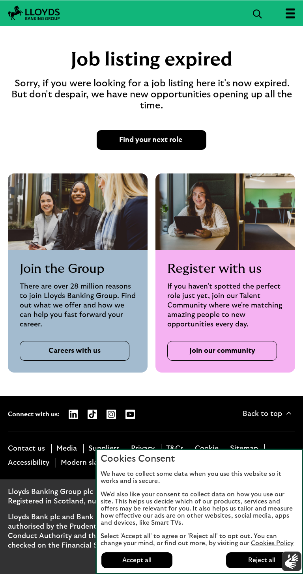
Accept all (137, 560)
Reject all (261, 560)
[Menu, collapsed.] (290, 13)
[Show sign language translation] (291, 561)
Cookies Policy (272, 543)
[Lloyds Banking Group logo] (34, 13)
